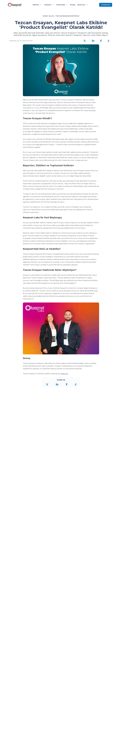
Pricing (72, 5)
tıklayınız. (64, 374)
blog (51, 16)
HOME (45, 16)
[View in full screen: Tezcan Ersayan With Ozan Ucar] (61, 328)
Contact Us (105, 5)
